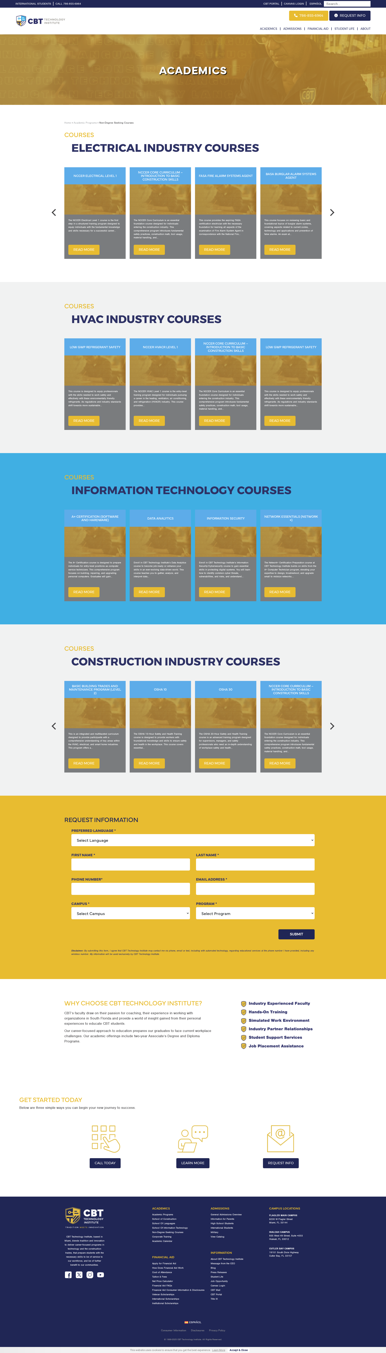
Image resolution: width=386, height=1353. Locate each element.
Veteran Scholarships (163, 1294)
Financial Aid (318, 29)
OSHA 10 (95, 689)
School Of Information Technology (170, 1228)
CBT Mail (215, 1290)
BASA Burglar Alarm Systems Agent (225, 175)
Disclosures (197, 1330)
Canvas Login (294, 3)
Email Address (211, 879)
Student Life (344, 29)
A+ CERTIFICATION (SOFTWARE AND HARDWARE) (291, 518)
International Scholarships (165, 1299)
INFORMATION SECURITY (160, 518)
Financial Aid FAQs (162, 1285)
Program (206, 903)
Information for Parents (222, 1219)
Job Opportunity (219, 1281)
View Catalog (217, 1236)
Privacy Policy (217, 1330)
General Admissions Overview (226, 1214)
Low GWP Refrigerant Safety (225, 347)
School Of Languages (163, 1223)
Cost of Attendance (162, 1272)
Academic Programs (85, 122)
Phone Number (87, 879)
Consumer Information (173, 1330)
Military (214, 1232)
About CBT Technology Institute (227, 1259)
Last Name (207, 854)
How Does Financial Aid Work (168, 1268)
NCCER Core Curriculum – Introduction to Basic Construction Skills (95, 175)
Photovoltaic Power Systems (291, 176)
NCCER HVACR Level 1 (95, 347)
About (365, 29)
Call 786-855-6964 (68, 3)
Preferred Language (93, 830)
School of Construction (164, 1219)
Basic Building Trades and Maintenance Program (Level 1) (291, 689)
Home (67, 122)
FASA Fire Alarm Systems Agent (160, 176)
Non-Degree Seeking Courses (167, 1232)
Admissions (292, 29)
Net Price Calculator (162, 1281)
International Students (33, 3)
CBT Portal (271, 3)
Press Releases (219, 1272)
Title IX (214, 1299)
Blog (213, 1268)
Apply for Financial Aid (164, 1263)
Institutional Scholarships (165, 1303)
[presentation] (55, 213)
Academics (268, 29)
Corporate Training (161, 1236)
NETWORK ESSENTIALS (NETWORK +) (226, 518)
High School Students (222, 1223)
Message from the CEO (223, 1263)
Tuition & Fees (159, 1277)
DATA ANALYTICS (95, 518)
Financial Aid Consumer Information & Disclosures (178, 1290)
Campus (80, 903)
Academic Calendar (162, 1241)
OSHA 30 (160, 689)
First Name (83, 854)
